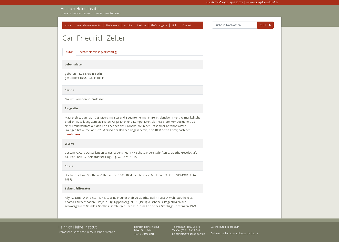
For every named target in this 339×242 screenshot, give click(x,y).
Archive (128, 25)
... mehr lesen (73, 134)
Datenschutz (217, 226)
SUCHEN (265, 25)
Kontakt (186, 25)
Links (175, 25)
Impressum (233, 226)
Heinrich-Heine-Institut (80, 8)
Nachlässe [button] (112, 25)
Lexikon (141, 25)
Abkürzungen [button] (158, 25)
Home (68, 25)
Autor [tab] (69, 52)
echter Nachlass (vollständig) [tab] (98, 52)
